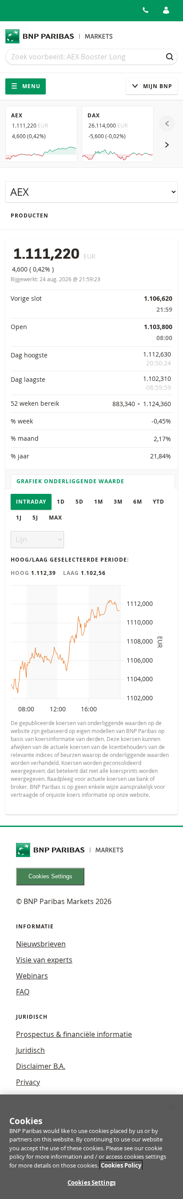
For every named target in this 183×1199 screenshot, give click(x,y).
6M (137, 501)
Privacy (28, 1082)
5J (35, 517)
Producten (29, 215)
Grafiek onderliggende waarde (70, 481)
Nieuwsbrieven (41, 944)
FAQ (22, 992)
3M (118, 501)
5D (80, 501)
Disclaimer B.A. (40, 1066)
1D (61, 501)
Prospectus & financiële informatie (74, 1034)
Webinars (32, 976)
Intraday (31, 501)
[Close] (172, 1107)
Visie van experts (44, 960)
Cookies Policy (121, 1165)
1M (98, 501)
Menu (30, 86)
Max (55, 517)
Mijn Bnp (156, 86)
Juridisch (30, 1050)
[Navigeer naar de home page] (59, 36)
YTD (158, 501)
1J (19, 517)
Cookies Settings (50, 876)
